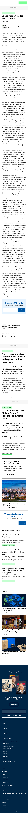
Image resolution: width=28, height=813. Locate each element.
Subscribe (23, 3)
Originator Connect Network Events (14, 793)
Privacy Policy (5, 807)
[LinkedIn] (6, 336)
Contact (4, 805)
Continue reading (7, 397)
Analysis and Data (7, 350)
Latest (5, 728)
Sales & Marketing (8, 748)
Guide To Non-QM (7, 785)
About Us (4, 802)
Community (6, 743)
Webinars (5, 779)
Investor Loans (6, 407)
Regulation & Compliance (10, 741)
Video (3, 774)
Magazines (5, 771)
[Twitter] (12, 336)
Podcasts (5, 777)
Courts (5, 758)
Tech (4, 736)
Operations (6, 756)
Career (5, 751)
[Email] (15, 336)
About (4, 790)
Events (4, 768)
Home (4, 725)
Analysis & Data (7, 738)
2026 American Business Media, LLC (10, 811)
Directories (5, 782)
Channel (5, 733)
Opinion (5, 753)
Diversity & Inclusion (9, 761)
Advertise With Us (6, 799)
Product (5, 731)
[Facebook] (3, 336)
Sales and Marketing (8, 12)
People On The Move (8, 763)
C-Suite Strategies (8, 746)
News (3, 723)
